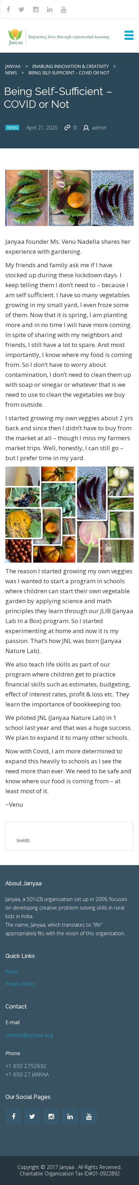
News (12, 127)
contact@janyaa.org (29, 1034)
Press (11, 971)
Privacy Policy (20, 983)
